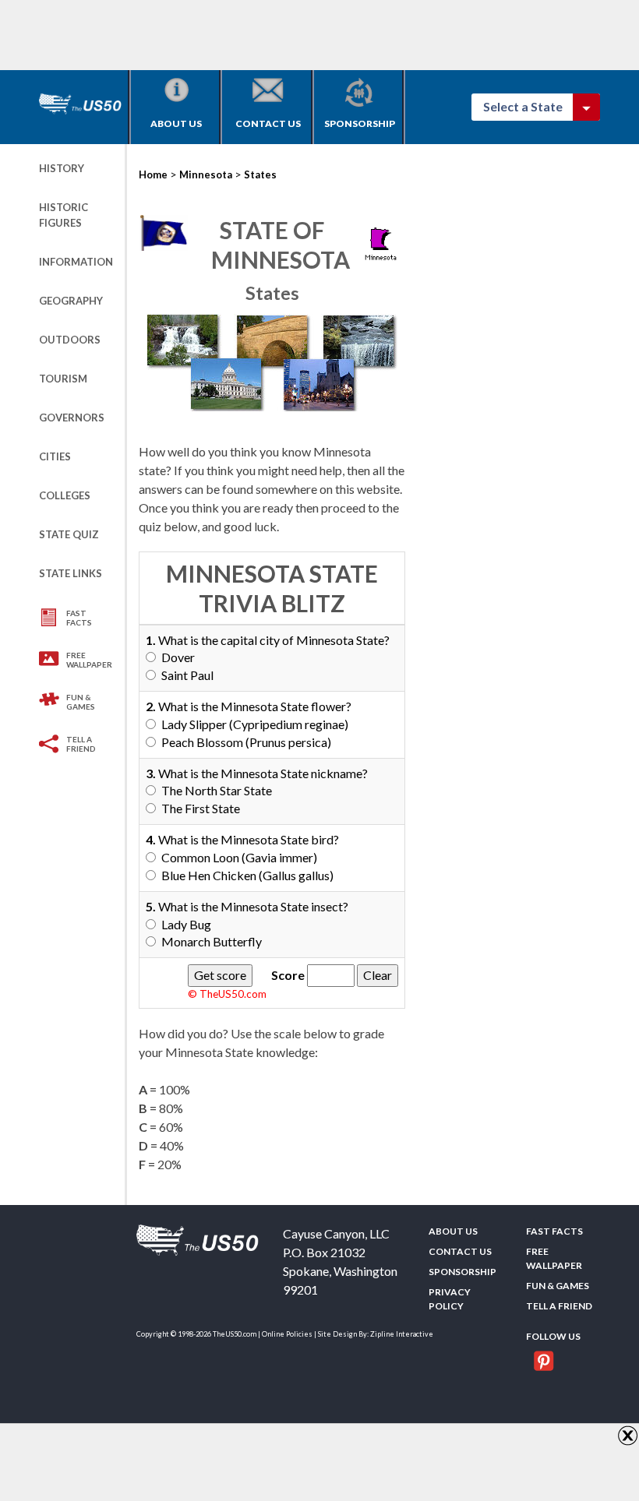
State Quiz (69, 534)
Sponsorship (359, 123)
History (61, 168)
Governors (71, 417)
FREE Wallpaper (89, 659)
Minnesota (205, 174)
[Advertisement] (322, 35)
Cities (55, 456)
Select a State (530, 106)
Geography (71, 300)
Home (153, 174)
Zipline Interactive (401, 1334)
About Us (176, 123)
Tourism (63, 378)
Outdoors (70, 339)
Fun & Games (80, 701)
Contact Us (268, 123)
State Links (70, 573)
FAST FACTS (79, 617)
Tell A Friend (81, 744)
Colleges (64, 495)
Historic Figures (63, 215)
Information (76, 261)
